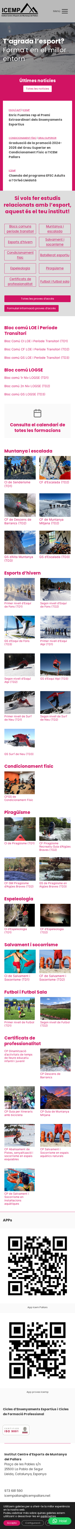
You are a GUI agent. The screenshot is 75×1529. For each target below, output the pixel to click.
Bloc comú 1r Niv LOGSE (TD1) (26, 378)
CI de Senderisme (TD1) (17, 484)
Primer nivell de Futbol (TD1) (19, 1024)
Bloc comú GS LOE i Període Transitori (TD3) (36, 357)
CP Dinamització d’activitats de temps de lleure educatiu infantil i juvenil (18, 1056)
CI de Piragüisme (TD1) (19, 843)
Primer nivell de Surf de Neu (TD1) (18, 718)
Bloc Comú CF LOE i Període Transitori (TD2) (36, 349)
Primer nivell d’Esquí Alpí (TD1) (53, 642)
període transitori (20, 231)
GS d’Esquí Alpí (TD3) (54, 678)
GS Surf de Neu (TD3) (19, 754)
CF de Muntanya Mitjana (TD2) (51, 521)
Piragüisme (55, 268)
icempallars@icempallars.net (27, 1495)
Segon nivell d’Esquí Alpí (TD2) (17, 680)
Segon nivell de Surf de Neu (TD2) (53, 718)
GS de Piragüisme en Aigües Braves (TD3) (53, 885)
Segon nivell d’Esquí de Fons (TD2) (53, 605)
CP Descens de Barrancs (50, 1075)
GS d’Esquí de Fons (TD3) (16, 642)
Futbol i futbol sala (54, 281)
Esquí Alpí (15, 110)
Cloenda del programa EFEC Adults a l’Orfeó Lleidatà (37, 177)
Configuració (32, 1522)
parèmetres (48, 1516)
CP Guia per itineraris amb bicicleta (18, 1113)
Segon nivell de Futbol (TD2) (55, 1024)
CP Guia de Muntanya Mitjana (54, 1113)
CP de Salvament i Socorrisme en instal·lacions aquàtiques (16, 1198)
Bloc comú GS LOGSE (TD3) (24, 394)
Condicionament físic (22, 138)
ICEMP (26, 110)
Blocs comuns (20, 226)
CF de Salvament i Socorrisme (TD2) (52, 977)
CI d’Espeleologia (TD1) (15, 930)
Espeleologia (20, 268)
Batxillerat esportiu (54, 255)
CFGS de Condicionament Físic (18, 798)
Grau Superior (47, 138)
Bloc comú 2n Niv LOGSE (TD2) (27, 386)
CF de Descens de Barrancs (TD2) (17, 521)
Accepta (12, 1522)
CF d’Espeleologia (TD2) (52, 930)
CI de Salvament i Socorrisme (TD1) (17, 977)
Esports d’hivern (20, 242)
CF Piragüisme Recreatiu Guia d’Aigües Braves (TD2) (55, 847)
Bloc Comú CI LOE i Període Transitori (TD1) (36, 341)
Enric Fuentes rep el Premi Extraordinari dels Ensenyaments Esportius (35, 120)
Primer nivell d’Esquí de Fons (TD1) (17, 605)
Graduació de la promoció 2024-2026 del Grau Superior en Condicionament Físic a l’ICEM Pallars (35, 150)
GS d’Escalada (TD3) (54, 557)
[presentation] (20, 467)
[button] (59, 1521)
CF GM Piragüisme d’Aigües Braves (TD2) (19, 885)
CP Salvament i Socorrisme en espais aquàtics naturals (54, 1153)
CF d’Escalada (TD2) (54, 482)
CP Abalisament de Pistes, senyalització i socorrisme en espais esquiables (18, 1154)
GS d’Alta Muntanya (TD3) (18, 558)
